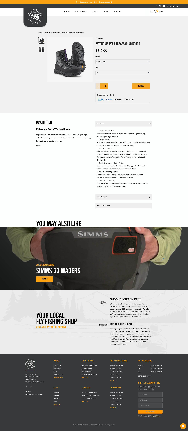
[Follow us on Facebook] (156, 6)
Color (97, 56)
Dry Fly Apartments (89, 392)
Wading (56, 398)
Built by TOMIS (110, 425)
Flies (55, 401)
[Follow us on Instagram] (160, 6)
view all (84, 378)
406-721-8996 (173, 6)
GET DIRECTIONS (144, 376)
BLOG (55, 371)
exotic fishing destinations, (131, 339)
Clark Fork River (116, 371)
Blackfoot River (116, 368)
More (38, 146)
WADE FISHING (86, 371)
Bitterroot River (116, 365)
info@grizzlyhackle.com (34, 382)
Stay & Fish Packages (89, 398)
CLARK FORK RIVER (116, 398)
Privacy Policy (156, 416)
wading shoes (137, 312)
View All (56, 405)
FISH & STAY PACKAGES (89, 375)
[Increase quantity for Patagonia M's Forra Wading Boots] (105, 86)
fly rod (148, 312)
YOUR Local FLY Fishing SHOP (56, 318)
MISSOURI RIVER (115, 405)
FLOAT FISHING (87, 368)
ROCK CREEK (114, 401)
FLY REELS (57, 395)
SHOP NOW (44, 279)
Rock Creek (114, 375)
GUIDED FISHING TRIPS (89, 365)
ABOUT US (57, 365)
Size (96, 67)
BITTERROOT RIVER (116, 392)
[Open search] (151, 12)
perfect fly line (126, 312)
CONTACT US (58, 375)
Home (40, 32)
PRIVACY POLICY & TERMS (34, 395)
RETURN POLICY (58, 378)
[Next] (89, 57)
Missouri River (115, 378)
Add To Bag (141, 86)
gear (142, 339)
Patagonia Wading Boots (52, 32)
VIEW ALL (84, 402)
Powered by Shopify (96, 425)
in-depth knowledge (141, 336)
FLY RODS (57, 392)
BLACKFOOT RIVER (116, 395)
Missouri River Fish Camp (91, 395)
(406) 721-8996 (30, 379)
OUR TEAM (57, 368)
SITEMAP (28, 391)
